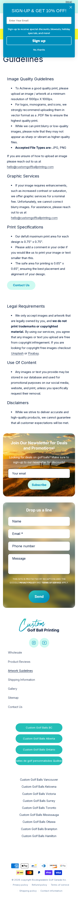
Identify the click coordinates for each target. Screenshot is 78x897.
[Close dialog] (71, 7)
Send (39, 596)
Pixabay (33, 353)
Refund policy (39, 884)
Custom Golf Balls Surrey (39, 800)
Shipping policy (28, 890)
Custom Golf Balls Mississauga (39, 814)
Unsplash (17, 353)
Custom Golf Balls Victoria (39, 793)
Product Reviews (19, 661)
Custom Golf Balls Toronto (39, 807)
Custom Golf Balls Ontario (39, 749)
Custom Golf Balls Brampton (39, 829)
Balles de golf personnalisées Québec (39, 760)
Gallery (12, 688)
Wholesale (15, 652)
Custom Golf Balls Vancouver (39, 779)
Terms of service (60, 884)
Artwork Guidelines (20, 670)
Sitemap (13, 697)
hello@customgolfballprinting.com (30, 167)
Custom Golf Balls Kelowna (39, 786)
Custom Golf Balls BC (39, 727)
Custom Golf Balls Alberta (39, 738)
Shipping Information (21, 679)
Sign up (39, 41)
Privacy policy (20, 884)
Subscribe (39, 485)
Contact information (51, 890)
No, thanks (39, 50)
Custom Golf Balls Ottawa (39, 821)
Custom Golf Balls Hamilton (39, 836)
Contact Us (21, 285)
